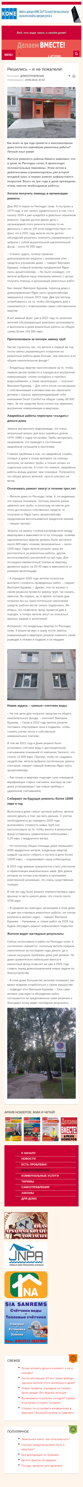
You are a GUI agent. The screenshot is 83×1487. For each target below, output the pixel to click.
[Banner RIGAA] (26, 1238)
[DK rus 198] (32, 1141)
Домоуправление (32, 76)
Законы (27, 1193)
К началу (28, 1153)
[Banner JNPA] (26, 1267)
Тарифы (27, 1181)
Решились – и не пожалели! (34, 69)
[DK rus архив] (69, 1141)
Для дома (29, 1198)
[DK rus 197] (51, 1141)
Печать (73, 75)
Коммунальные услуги (40, 1175)
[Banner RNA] (26, 1297)
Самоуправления (35, 1187)
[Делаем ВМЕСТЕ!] (41, 44)
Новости (28, 1158)
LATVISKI (54, 56)
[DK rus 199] (13, 1141)
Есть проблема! (34, 1164)
